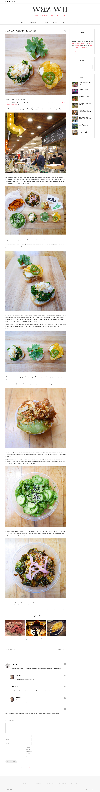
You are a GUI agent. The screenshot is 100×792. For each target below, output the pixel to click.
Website (7, 743)
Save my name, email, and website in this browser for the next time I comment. (29, 753)
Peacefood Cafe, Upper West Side (14, 638)
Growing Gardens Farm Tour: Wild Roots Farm (84, 124)
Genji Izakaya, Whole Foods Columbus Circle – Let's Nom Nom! (25, 709)
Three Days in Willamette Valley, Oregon (85, 104)
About (22, 22)
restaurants (75, 43)
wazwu (18, 675)
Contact (75, 22)
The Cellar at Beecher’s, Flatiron (55, 638)
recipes (80, 43)
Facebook (84, 51)
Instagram (75, 51)
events (84, 43)
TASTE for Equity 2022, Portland (84, 90)
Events (45, 22)
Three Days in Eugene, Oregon (84, 97)
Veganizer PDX (77, 45)
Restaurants (34, 22)
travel (89, 43)
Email (7, 739)
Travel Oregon (84, 47)
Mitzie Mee (15, 686)
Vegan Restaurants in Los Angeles (85, 83)
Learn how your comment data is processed (34, 767)
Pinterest (89, 51)
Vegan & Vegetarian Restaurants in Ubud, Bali (85, 111)
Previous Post (11, 649)
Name (7, 736)
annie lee (14, 664)
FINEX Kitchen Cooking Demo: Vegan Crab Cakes (85, 117)
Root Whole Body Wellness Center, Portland (85, 131)
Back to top (90, 789)
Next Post (62, 649)
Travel (65, 22)
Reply (65, 664)
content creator (84, 38)
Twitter (79, 51)
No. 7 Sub (50, 109)
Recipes (55, 22)
